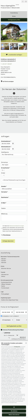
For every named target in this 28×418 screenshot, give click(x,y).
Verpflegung (5, 152)
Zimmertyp (4, 162)
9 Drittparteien (17, 346)
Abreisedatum (5, 147)
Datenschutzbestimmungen (16, 225)
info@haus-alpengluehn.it (8, 59)
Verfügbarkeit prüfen (14, 20)
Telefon (3, 208)
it (22, 1)
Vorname (4, 192)
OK (14, 407)
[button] (26, 343)
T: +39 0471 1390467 (6, 64)
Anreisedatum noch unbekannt (10, 316)
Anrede (3, 186)
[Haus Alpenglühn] (14, 32)
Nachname (4, 197)
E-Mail (3, 203)
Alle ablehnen (14, 411)
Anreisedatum (5, 141)
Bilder (14, 16)
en (26, 1)
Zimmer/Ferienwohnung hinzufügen (13, 330)
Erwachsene (5, 168)
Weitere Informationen (14, 414)
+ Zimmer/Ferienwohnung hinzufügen (14, 180)
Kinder (3, 173)
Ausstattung (14, 13)
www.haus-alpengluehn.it (8, 61)
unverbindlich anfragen (15, 55)
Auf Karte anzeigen (8, 81)
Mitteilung (4, 214)
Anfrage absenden (8, 241)
